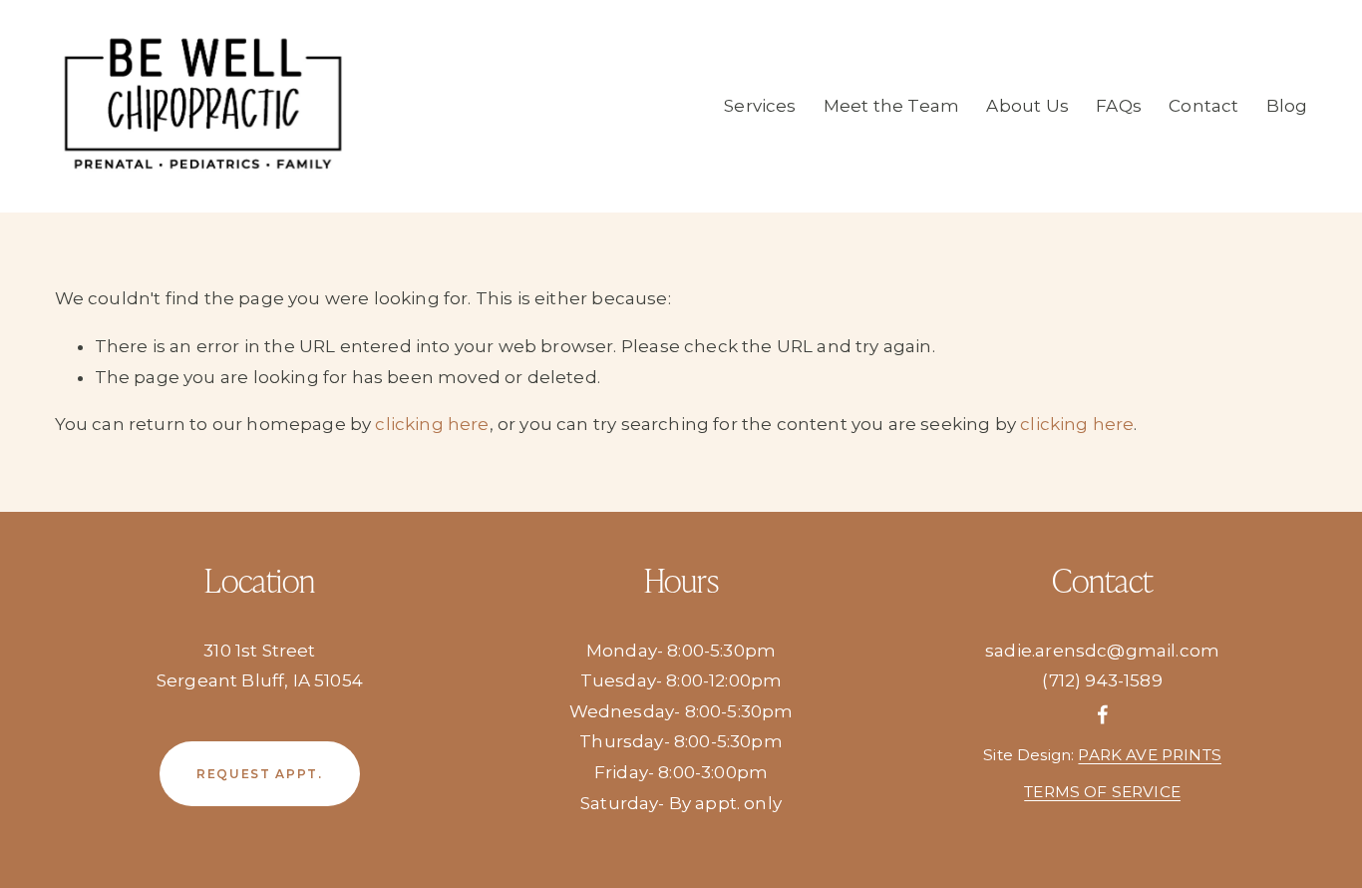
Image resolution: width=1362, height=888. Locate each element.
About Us (1027, 106)
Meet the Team (891, 106)
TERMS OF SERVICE (1102, 791)
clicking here (432, 424)
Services (760, 106)
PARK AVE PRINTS (1149, 754)
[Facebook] (1103, 714)
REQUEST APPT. (259, 773)
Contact (1203, 106)
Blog (1287, 106)
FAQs (1119, 106)
